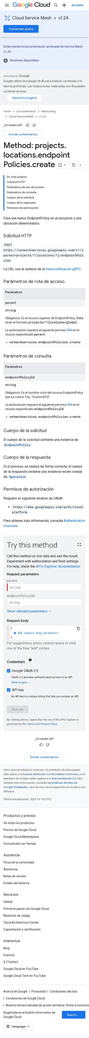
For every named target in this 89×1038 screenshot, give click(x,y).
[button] (44, 60)
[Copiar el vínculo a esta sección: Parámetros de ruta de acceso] (68, 281)
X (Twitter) (10, 962)
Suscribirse (75, 1015)
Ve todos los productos (18, 823)
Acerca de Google (15, 991)
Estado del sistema (16, 883)
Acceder (78, 5)
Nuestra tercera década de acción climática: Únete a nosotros (47, 1005)
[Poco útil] (34, 125)
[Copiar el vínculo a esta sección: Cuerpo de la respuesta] (54, 457)
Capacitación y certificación (22, 929)
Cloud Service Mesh (32, 18)
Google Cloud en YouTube (20, 969)
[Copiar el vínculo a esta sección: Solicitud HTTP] (36, 236)
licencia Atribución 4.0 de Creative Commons (50, 774)
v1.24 (63, 18)
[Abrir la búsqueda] (56, 5)
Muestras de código (16, 915)
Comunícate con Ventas (19, 843)
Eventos (8, 955)
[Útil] (27, 125)
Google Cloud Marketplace (21, 836)
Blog (6, 948)
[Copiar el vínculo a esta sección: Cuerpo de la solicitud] (51, 431)
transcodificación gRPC (63, 269)
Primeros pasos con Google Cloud (26, 908)
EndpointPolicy (17, 445)
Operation (17, 477)
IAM (69, 330)
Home (7, 111)
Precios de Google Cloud (19, 830)
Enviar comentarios (23, 134)
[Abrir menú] (7, 5)
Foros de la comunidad (18, 862)
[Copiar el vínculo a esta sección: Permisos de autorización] (58, 489)
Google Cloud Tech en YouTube (24, 975)
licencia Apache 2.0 (64, 778)
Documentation (26, 111)
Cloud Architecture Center (21, 922)
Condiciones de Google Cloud (25, 998)
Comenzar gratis (21, 29)
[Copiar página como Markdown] (74, 165)
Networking (48, 111)
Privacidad (38, 991)
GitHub (7, 902)
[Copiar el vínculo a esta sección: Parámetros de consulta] (55, 356)
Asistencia (10, 869)
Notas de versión (14, 876)
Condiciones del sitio (63, 991)
